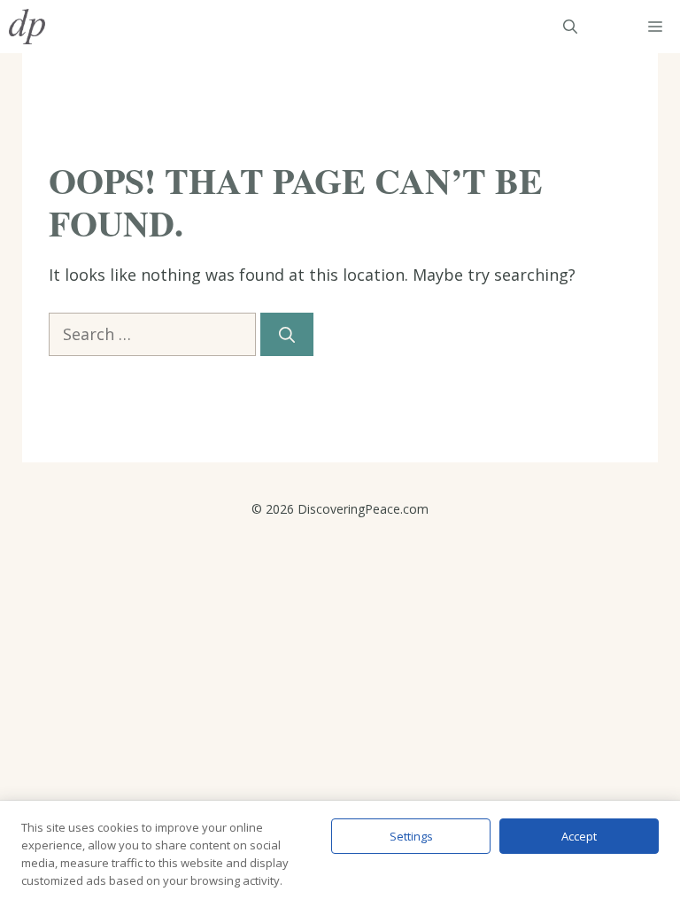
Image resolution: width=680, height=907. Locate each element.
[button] (570, 26)
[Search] (286, 334)
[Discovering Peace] (27, 26)
